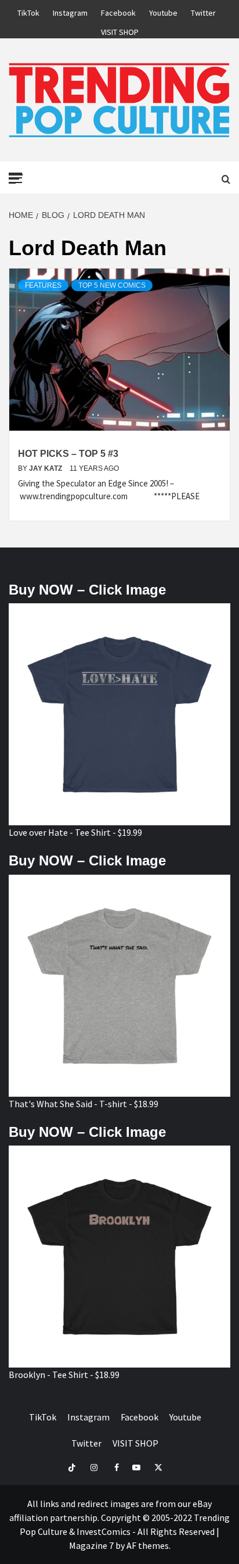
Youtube (163, 11)
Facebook (118, 11)
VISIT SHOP (120, 30)
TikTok (28, 11)
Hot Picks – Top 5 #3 (68, 454)
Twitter (203, 11)
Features (43, 285)
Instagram (70, 11)
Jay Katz (46, 468)
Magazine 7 (91, 1545)
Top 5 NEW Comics (112, 285)
